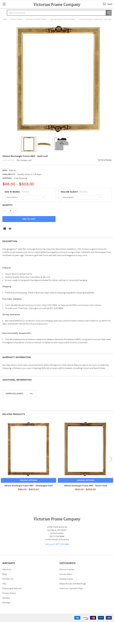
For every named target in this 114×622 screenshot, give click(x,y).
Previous (3, 459)
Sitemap (6, 602)
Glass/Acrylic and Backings (72, 583)
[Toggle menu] (4, 4)
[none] (57, 79)
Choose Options (28, 480)
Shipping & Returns (12, 588)
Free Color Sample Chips (71, 588)
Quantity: (7, 205)
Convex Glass (65, 574)
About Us (6, 569)
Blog (4, 574)
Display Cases (66, 579)
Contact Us (7, 579)
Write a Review (105, 160)
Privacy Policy (9, 593)
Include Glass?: (74, 192)
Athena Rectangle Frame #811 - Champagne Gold (28, 485)
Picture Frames (66, 569)
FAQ (4, 583)
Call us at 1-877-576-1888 (57, 544)
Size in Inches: (17, 192)
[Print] (10, 228)
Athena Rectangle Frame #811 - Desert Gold (85, 485)
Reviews (6, 598)
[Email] (4, 228)
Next (111, 459)
